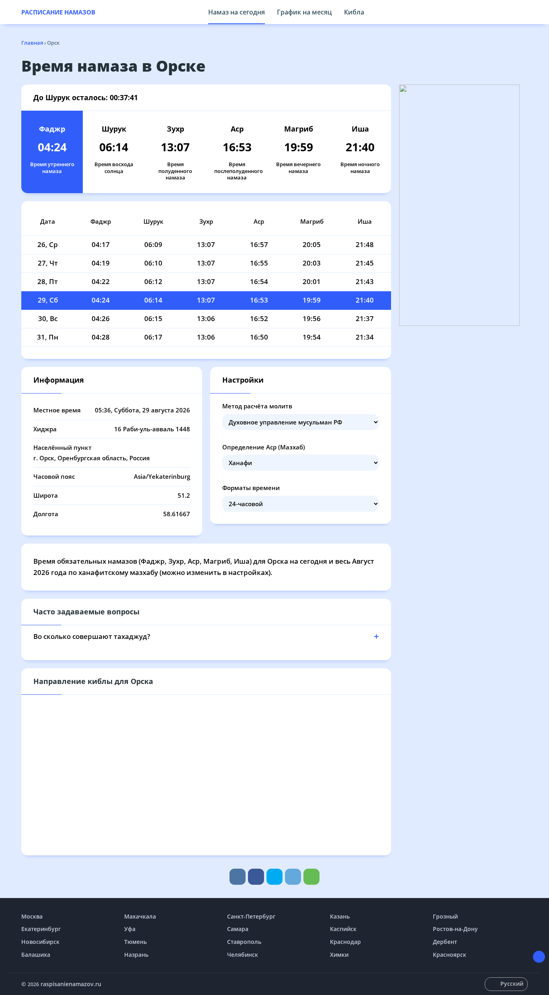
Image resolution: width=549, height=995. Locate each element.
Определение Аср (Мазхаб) (263, 447)
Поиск (524, 12)
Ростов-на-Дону (455, 929)
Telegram (293, 877)
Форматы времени (251, 488)
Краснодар (345, 942)
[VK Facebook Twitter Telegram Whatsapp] (274, 876)
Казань (340, 916)
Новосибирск (40, 942)
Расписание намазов (58, 12)
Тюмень (135, 942)
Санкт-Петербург (251, 916)
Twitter (274, 877)
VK (237, 877)
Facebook (256, 877)
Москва (32, 916)
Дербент (445, 942)
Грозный (445, 916)
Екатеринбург (41, 929)
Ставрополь (244, 942)
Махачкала (140, 916)
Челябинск (242, 954)
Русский (511, 983)
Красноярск (449, 954)
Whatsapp (311, 877)
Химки (339, 954)
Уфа (129, 929)
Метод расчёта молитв (257, 406)
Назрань (136, 954)
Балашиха (35, 954)
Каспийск (343, 929)
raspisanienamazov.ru (71, 984)
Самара (237, 929)
